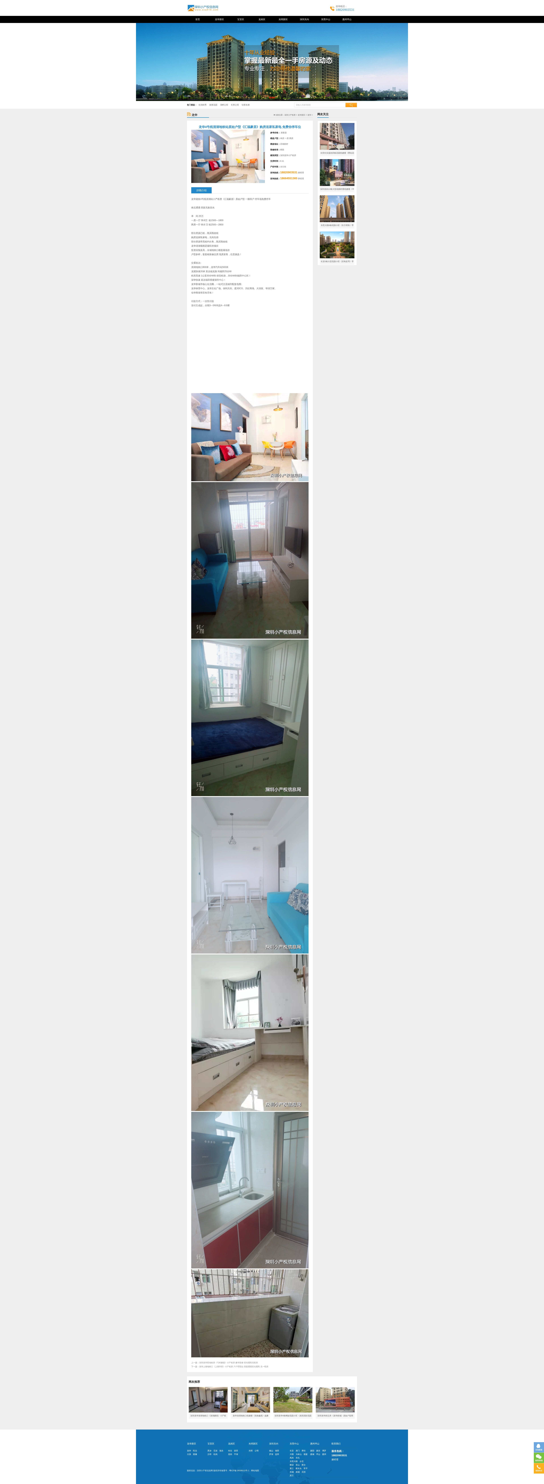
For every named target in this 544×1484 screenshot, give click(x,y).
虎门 (298, 1451)
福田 (277, 1451)
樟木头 (299, 1468)
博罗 (324, 1451)
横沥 (292, 1465)
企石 (302, 1461)
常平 (306, 1468)
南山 (271, 1451)
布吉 (230, 1451)
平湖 (236, 1454)
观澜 (195, 1454)
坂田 (236, 1451)
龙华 (309, 115)
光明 (251, 1451)
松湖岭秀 (203, 105)
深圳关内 (304, 19)
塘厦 (306, 1454)
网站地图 (255, 1470)
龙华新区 (219, 19)
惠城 (312, 1454)
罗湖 (271, 1454)
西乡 (210, 1451)
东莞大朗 (294, 1461)
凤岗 (292, 1458)
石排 (304, 1472)
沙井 (210, 1454)
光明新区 (283, 19)
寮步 (304, 1465)
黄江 (292, 1468)
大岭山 (299, 1454)
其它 (292, 1475)
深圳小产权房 (290, 115)
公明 (257, 1451)
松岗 (215, 1454)
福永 (221, 1451)
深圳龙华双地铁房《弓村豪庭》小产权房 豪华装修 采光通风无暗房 (228, 1362)
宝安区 (240, 19)
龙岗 (230, 1454)
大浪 (189, 1454)
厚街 (304, 1451)
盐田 (277, 1454)
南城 (298, 1472)
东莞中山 (325, 19)
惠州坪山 (346, 19)
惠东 (318, 1451)
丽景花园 (213, 105)
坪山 (318, 1454)
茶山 (298, 1465)
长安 (292, 1451)
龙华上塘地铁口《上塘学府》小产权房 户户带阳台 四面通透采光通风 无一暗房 (233, 1366)
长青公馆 (235, 105)
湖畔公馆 (224, 105)
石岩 (215, 1451)
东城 (292, 1472)
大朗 (292, 1454)
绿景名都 (246, 105)
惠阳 (312, 1451)
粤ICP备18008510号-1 (239, 1470)
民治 (195, 1451)
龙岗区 (261, 19)
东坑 (298, 1458)
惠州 (324, 1454)
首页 (197, 19)
